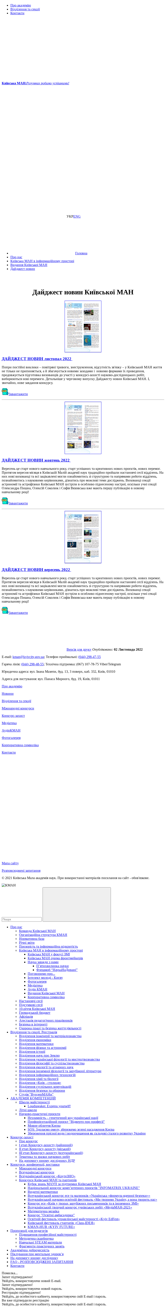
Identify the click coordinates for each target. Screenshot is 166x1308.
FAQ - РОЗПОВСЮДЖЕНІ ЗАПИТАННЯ (41, 1262)
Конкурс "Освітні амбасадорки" (51, 1215)
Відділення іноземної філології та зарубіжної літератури (60, 1071)
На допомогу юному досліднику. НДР (47, 1160)
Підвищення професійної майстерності (48, 1234)
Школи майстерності (34, 1102)
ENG (77, 216)
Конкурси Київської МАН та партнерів (48, 1180)
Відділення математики (36, 1044)
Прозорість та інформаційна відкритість (48, 946)
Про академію (20, 5)
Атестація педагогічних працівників (46, 1020)
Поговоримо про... (41, 974)
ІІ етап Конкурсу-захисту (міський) (45, 1149)
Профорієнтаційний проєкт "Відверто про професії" (66, 1121)
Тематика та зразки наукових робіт (44, 1157)
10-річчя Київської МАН (37, 1009)
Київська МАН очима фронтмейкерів (55, 958)
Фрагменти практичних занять (41, 1246)
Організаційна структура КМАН (43, 935)
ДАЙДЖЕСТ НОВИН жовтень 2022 (36, 460)
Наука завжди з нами (43, 962)
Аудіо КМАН (37, 989)
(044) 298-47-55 (89, 657)
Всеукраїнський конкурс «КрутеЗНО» (47, 1176)
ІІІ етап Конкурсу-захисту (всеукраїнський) (51, 1153)
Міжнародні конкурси (18, 708)
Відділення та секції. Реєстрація (33, 1032)
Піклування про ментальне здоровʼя (37, 1254)
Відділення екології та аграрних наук (46, 1067)
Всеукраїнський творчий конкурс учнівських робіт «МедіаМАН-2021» (80, 1207)
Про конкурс (28, 1141)
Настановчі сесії (31, 1001)
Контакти (17, 13)
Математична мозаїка (43, 1211)
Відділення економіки (35, 1040)
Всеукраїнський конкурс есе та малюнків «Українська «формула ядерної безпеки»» (89, 1195)
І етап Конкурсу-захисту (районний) (46, 1145)
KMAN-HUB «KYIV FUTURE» (51, 1227)
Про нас (16, 927)
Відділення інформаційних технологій (47, 1075)
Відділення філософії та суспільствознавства (52, 1063)
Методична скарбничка (36, 1238)
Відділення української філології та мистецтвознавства (59, 1059)
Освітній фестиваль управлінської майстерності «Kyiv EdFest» (74, 1219)
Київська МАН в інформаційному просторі (51, 950)
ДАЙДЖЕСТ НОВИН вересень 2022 (36, 569)
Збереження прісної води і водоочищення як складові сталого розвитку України (87, 1133)
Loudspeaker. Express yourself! (49, 1106)
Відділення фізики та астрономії (42, 1048)
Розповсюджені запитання (21, 870)
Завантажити (18, 394)
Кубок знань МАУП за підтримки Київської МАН (64, 1184)
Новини (8, 693)
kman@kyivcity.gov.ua (28, 657)
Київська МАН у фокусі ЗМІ (49, 954)
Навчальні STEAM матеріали (40, 1242)
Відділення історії (32, 1051)
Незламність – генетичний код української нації (63, 1118)
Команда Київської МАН (37, 931)
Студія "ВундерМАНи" (36, 1094)
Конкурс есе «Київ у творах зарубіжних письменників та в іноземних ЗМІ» (83, 1203)
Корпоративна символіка (20, 745)
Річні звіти (27, 942)
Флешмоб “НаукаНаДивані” (57, 970)
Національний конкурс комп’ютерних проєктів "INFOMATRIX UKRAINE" (84, 1188)
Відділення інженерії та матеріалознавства (50, 1036)
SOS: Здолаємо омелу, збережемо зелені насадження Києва (71, 1129)
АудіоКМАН (11, 730)
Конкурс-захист (13, 715)
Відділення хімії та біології (38, 1079)
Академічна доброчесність (29, 1250)
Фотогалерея (11, 738)
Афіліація (26, 1016)
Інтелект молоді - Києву (45, 977)
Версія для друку (79, 649)
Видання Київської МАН (46, 993)
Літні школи (28, 1110)
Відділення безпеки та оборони (42, 1090)
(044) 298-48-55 (32, 664)
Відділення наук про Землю (39, 1055)
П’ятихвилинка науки (52, 966)
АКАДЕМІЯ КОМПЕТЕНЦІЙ (33, 1098)
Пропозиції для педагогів (29, 1231)
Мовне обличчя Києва (44, 1125)
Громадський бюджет (34, 1012)
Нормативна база (31, 938)
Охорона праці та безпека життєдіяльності (50, 1028)
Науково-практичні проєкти (39, 1114)
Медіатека (9, 723)
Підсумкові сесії (31, 1005)
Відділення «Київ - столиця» (40, 1083)
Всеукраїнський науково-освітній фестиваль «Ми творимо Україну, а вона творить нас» (92, 1199)
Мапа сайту (10, 863)
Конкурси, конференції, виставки (35, 1164)
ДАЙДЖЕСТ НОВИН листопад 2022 (37, 358)
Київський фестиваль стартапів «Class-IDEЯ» (61, 1223)
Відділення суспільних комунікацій (45, 1086)
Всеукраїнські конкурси (36, 1172)
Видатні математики (43, 1192)
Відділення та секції (25, 9)
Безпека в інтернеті (33, 1024)
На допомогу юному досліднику (34, 1258)
